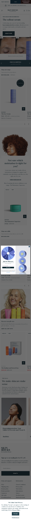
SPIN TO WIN (8, 267)
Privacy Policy (16, 510)
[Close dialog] (29, 246)
